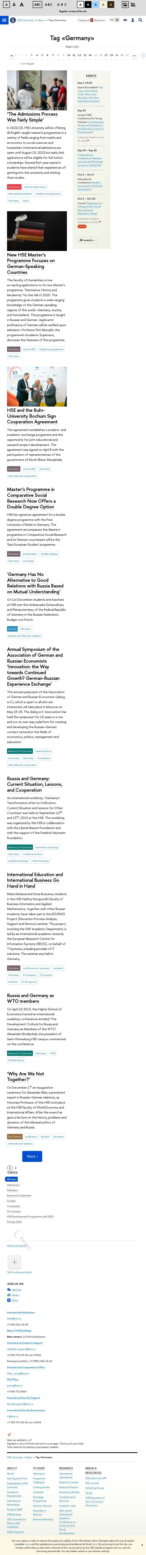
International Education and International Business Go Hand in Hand (35, 880)
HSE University (14, 1457)
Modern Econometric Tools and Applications (90, 186)
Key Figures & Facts (17, 1478)
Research (66, 1468)
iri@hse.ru (12, 1416)
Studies (39, 1468)
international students (20, 193)
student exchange (18, 860)
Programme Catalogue (39, 1480)
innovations (44, 758)
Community (13, 1206)
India (25, 200)
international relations (20, 1143)
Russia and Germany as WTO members (30, 998)
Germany (13, 200)
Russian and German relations (24, 635)
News (29, 1457)
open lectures (43, 751)
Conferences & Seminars (67, 1498)
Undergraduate (41, 1487)
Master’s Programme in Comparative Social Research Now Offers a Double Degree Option (31, 498)
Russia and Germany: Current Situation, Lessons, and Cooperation (34, 784)
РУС (112, 20)
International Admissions (21, 1312)
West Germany (40, 860)
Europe (45, 1136)
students (58, 968)
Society (11, 1200)
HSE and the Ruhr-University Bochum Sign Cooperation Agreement (32, 416)
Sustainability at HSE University (17, 1485)
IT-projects (46, 975)
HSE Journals (92, 1483)
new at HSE (29, 349)
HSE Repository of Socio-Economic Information (95, 1501)
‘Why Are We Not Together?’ (25, 1076)
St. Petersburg (16, 1060)
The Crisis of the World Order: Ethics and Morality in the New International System (90, 94)
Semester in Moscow (39, 1512)
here (27, 1544)
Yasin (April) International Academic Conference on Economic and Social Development (67, 1522)
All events (86, 240)
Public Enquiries (15, 1531)
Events (91, 76)
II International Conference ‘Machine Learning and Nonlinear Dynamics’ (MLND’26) (90, 160)
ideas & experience (35, 187)
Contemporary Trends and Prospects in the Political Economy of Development (91, 127)
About (12, 1468)
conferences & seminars (36, 968)
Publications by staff (95, 1478)
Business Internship (43, 1519)
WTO (53, 1053)
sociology (28, 560)
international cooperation (22, 476)
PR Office (12, 1379)
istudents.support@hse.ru (21, 1349)
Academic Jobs (67, 1505)
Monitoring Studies (69, 1492)
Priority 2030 (14, 1221)
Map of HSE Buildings (19, 1330)
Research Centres (68, 1482)
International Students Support (25, 1343)
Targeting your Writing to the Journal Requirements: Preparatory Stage (90, 208)
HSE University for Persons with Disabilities (16, 1523)
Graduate (38, 1492)
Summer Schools (42, 1505)
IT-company (29, 975)
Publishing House (94, 1488)
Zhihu (15, 1300)
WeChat (16, 1290)
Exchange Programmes (40, 1498)
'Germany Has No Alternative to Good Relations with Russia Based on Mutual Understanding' (35, 583)
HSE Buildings (14, 1514)
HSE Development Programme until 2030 (30, 1216)
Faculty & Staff (14, 1509)
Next (31, 1156)
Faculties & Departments (14, 1493)
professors (31, 1136)
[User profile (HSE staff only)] (133, 20)
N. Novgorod (29, 981)
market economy (32, 854)
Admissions (13, 1185)
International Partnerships (13, 1502)
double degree (49, 553)
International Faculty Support (23, 1397)
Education (12, 1190)
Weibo (15, 1295)
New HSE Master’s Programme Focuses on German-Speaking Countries (31, 263)
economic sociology (47, 847)
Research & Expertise (19, 1195)
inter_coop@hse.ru (18, 1373)
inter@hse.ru (14, 1318)
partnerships (30, 553)
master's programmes (48, 193)
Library (88, 1492)
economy (13, 758)
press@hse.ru (15, 1385)
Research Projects (68, 1487)
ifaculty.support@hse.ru (20, 1403)
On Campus (14, 1211)
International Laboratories (65, 1475)
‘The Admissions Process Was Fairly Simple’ (32, 117)
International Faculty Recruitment (26, 1410)
